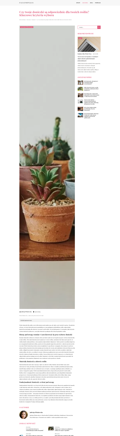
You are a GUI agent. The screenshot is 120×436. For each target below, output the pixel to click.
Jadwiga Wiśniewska (26, 311)
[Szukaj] (99, 27)
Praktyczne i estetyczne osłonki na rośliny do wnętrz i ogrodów (63, 429)
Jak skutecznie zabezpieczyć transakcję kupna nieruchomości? (91, 83)
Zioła (91, 2)
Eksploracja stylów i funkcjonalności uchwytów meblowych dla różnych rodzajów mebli (89, 58)
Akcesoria (85, 2)
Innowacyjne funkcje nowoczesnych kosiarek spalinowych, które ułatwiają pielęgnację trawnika (91, 102)
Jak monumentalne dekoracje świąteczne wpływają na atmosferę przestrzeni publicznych (91, 115)
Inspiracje (98, 2)
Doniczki (30, 27)
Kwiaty (78, 2)
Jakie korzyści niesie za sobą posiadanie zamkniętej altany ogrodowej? (91, 89)
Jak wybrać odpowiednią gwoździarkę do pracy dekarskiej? (90, 109)
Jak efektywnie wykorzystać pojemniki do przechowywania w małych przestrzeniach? (91, 95)
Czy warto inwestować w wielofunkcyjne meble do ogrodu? (34, 429)
